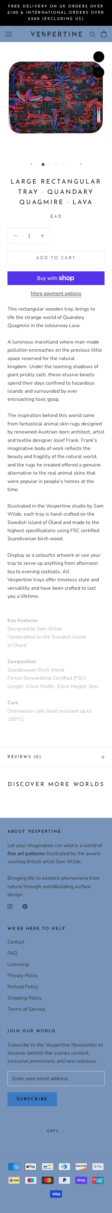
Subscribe (32, 1099)
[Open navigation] (9, 33)
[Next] (81, 164)
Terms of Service (26, 1009)
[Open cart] (103, 34)
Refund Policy (22, 986)
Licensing (18, 964)
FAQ (12, 953)
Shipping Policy (24, 998)
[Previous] (31, 164)
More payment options (56, 293)
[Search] (93, 34)
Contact (16, 942)
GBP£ (53, 1131)
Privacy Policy (22, 975)
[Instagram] (9, 906)
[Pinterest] (24, 906)
